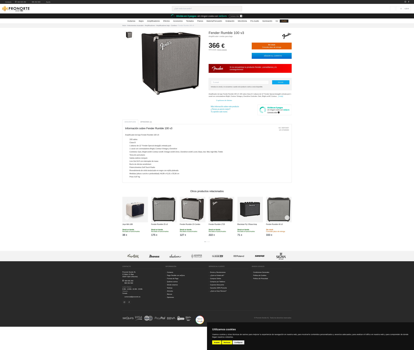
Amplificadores (153, 21)
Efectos (166, 21)
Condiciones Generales (261, 272)
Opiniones (170, 297)
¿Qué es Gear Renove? (218, 291)
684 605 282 (21, 2)
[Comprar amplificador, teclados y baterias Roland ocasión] (217, 256)
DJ (277, 21)
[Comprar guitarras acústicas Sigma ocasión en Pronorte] (260, 256)
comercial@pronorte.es (132, 297)
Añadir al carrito (272, 56)
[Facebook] (408, 2)
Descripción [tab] (130, 122)
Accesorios (178, 21)
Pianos (200, 21)
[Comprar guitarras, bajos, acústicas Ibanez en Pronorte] (132, 256)
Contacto (7, 2)
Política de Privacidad (260, 278)
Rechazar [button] (227, 342)
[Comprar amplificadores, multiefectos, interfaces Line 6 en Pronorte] (196, 256)
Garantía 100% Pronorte (218, 288)
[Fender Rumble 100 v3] (129, 35)
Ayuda (47, 2)
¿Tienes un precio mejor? (220, 109)
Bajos (141, 21)
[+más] (280, 96)
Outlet (284, 21)
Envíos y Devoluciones (218, 272)
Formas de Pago (172, 278)
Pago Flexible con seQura (176, 275)
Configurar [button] (238, 342)
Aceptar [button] (217, 342)
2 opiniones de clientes (224, 100)
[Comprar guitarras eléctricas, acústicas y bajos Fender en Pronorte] (287, 36)
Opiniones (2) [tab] (146, 122)
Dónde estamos (172, 285)
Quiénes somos (172, 281)
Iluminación (267, 21)
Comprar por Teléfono (217, 281)
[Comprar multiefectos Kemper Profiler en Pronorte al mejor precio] (175, 256)
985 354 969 (35, 2)
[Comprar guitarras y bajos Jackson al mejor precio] (154, 256)
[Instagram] (405, 2)
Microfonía (242, 21)
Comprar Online (215, 278)
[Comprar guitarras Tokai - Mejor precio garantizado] (281, 256)
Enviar (280, 82)
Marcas (169, 294)
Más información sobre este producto (224, 106)
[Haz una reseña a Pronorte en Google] (199, 320)
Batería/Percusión (214, 21)
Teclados (190, 21)
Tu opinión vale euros (218, 112)
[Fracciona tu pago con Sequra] (274, 110)
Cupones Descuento (217, 285)
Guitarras (131, 21)
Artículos (170, 291)
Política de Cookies (259, 275)
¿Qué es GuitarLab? (217, 275)
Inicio (124, 25)
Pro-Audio (254, 21)
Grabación (229, 21)
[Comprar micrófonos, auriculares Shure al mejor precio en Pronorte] (238, 256)
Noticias (169, 288)
